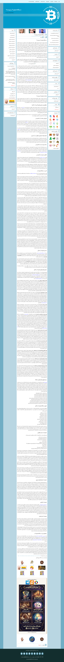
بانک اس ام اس (43, 1)
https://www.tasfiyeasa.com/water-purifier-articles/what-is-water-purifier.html (29, 555)
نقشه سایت (27, 659)
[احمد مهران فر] (42, 31)
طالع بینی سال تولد (55, 148)
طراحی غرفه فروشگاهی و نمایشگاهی (11, 83)
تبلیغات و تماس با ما (31, 1)
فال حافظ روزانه (12, 93)
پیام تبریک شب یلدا (11, 97)
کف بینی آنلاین (56, 73)
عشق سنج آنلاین (56, 101)
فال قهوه (57, 63)
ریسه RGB (56, 107)
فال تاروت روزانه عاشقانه (11, 55)
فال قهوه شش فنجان (55, 67)
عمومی (41, 645)
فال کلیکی (57, 94)
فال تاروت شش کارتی (11, 47)
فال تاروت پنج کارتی (11, 45)
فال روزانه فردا (12, 115)
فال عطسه (13, 109)
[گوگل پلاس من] (27, 653)
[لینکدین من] (22, 653)
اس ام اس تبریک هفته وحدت (54, 33)
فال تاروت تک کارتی (11, 39)
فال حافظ (56, 1)
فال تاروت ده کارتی (11, 51)
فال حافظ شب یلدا (12, 95)
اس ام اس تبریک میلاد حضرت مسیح (53, 44)
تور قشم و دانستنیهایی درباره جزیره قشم (10, 76)
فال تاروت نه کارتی (11, 49)
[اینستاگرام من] (35, 653)
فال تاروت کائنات (12, 37)
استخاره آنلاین (37, 1)
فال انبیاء (57, 57)
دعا (57, 88)
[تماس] (32, 653)
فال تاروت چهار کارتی (11, 43)
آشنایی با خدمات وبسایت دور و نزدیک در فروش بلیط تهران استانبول (10, 80)
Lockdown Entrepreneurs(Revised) (12, 68)
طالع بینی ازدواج (56, 80)
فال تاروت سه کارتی (11, 41)
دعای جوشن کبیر (56, 86)
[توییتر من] (29, 653)
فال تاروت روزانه (12, 33)
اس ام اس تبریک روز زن (55, 40)
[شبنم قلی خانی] (22, 31)
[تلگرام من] (40, 653)
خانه (59, 1)
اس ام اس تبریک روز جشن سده (54, 42)
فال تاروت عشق (12, 53)
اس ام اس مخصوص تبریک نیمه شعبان (54, 36)
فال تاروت (51, 1)
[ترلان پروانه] (32, 31)
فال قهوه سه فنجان (55, 65)
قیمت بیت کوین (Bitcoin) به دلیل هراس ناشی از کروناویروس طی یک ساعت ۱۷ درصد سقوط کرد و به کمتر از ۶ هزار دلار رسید (10, 72)
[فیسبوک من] (37, 653)
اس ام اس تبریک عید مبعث (54, 38)
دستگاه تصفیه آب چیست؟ (13, 9)
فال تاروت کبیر (12, 35)
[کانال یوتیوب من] (24, 653)
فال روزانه (47, 1)
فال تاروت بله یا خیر (11, 57)
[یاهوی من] (42, 653)
